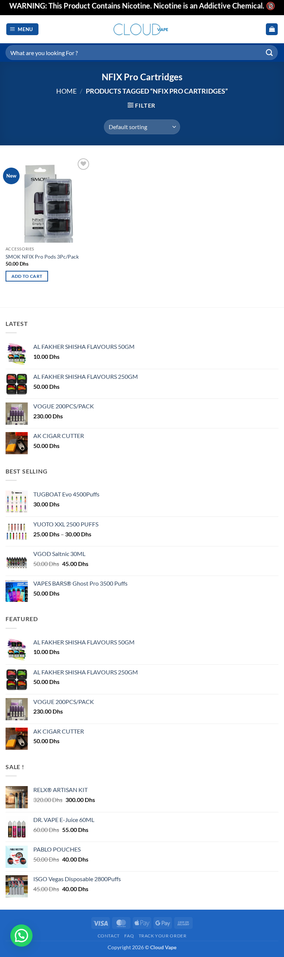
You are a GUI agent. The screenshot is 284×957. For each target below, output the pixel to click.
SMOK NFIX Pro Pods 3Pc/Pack (42, 256)
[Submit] (269, 52)
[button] (22, 29)
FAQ (129, 936)
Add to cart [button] (27, 276)
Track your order (163, 936)
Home (66, 91)
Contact (109, 936)
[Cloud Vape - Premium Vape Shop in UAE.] (142, 29)
